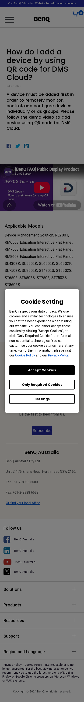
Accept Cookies (42, 370)
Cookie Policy (25, 355)
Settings (42, 399)
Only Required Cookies (42, 384)
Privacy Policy (58, 355)
